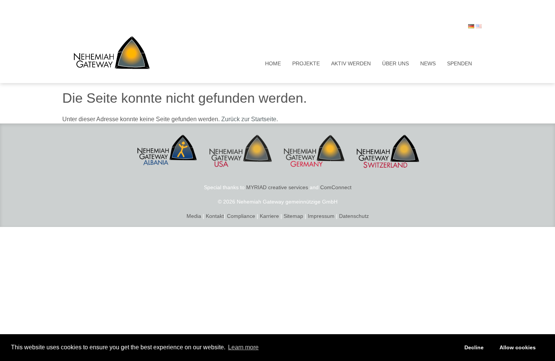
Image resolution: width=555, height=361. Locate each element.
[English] (479, 26)
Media (194, 216)
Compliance (241, 216)
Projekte (306, 63)
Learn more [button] (243, 347)
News (428, 63)
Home (273, 63)
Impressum (320, 216)
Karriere (269, 216)
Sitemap (293, 216)
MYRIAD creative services (277, 187)
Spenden (459, 63)
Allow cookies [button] (517, 347)
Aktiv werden (351, 63)
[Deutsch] (471, 26)
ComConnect (336, 187)
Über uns (395, 63)
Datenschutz (354, 216)
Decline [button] (474, 347)
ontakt (216, 216)
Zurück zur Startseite (248, 119)
